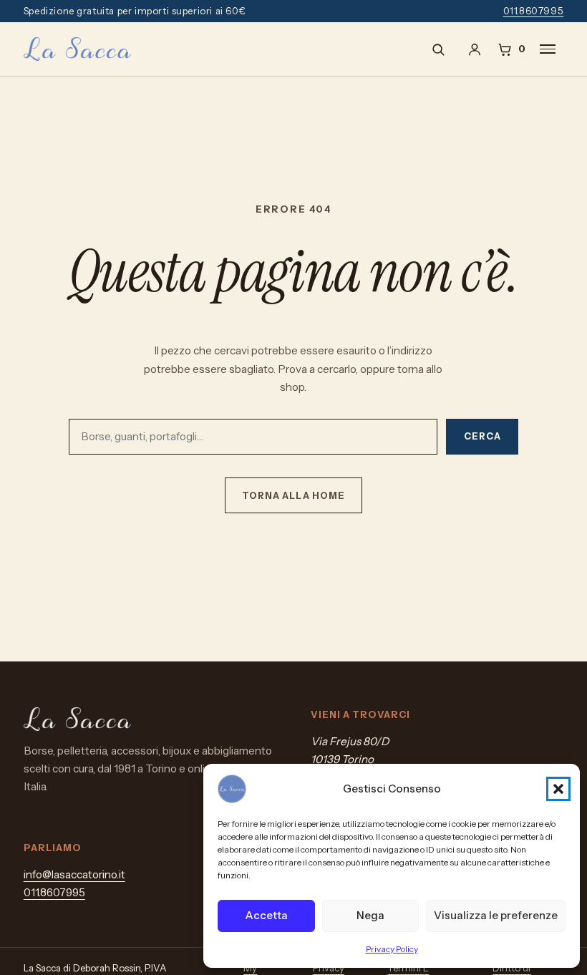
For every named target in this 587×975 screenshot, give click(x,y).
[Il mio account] (474, 49)
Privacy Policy (392, 949)
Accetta (266, 915)
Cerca (482, 436)
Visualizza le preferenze (496, 915)
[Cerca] (438, 49)
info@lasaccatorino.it (74, 874)
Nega (370, 915)
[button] (558, 789)
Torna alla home (293, 495)
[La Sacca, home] (77, 49)
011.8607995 (533, 10)
